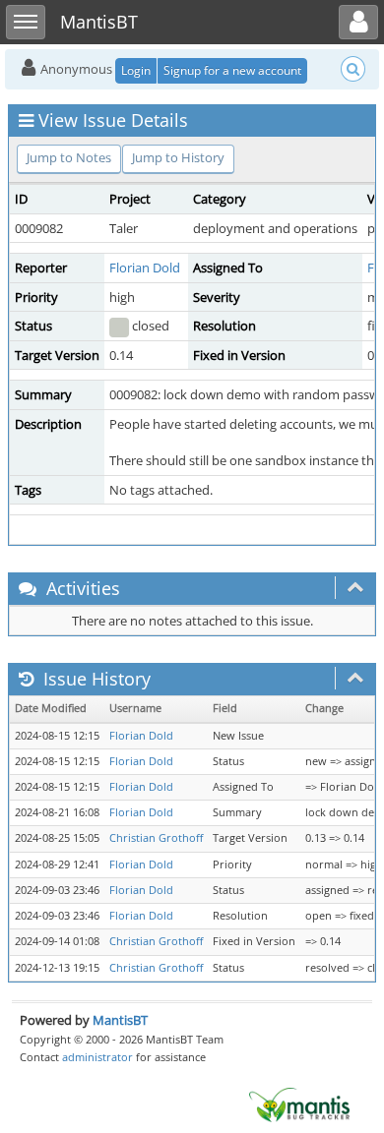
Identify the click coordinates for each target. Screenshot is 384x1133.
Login (136, 70)
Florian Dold (144, 267)
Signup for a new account (232, 70)
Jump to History (178, 157)
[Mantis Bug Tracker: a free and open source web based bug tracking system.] (299, 1103)
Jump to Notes (69, 157)
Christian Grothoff (156, 838)
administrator (97, 1056)
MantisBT (120, 1020)
